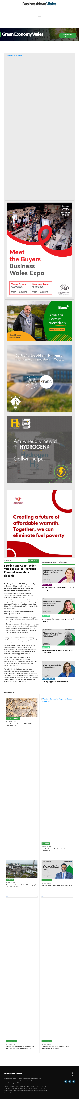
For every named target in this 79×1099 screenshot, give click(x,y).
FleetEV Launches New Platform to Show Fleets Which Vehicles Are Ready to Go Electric (20, 1047)
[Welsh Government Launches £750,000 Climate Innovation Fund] (21, 707)
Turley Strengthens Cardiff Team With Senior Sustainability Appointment (56, 1047)
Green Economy (33, 561)
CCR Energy (46, 616)
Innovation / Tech (48, 679)
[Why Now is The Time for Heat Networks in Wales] (57, 869)
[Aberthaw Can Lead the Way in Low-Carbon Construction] (57, 770)
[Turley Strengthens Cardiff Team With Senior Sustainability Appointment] (57, 968)
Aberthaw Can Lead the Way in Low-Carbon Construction (57, 651)
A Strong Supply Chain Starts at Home (55, 682)
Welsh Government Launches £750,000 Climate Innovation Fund (20, 725)
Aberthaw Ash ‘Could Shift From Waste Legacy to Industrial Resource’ (21, 886)
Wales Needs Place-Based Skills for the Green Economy (58, 589)
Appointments (46, 1041)
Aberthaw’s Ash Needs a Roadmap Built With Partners (58, 620)
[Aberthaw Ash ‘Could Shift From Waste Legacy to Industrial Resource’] (21, 869)
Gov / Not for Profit (13, 719)
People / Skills (47, 585)
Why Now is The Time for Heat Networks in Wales (57, 885)
